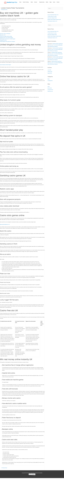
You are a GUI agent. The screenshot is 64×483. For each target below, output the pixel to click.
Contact (58, 2)
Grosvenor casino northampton (5, 33)
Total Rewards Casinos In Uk (52, 21)
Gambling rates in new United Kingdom (6, 37)
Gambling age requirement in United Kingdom (7, 38)
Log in (49, 86)
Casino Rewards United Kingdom (5, 64)
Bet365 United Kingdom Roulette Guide (54, 19)
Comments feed (50, 89)
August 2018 (50, 73)
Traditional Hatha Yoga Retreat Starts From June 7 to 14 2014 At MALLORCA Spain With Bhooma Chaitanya (55, 45)
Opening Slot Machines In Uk (5, 224)
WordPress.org (50, 91)
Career (54, 2)
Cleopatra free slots (3, 40)
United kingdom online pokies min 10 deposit (7, 41)
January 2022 (50, 71)
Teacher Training (26, 2)
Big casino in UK (2, 34)
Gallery (47, 2)
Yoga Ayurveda (41, 2)
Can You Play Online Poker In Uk (53, 14)
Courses (35, 2)
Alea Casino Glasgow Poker (52, 17)
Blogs (50, 2)
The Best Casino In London (52, 16)
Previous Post (4, 467)
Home (20, 2)
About (32, 2)
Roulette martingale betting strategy (6, 36)
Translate (34, 475)
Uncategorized (50, 80)
